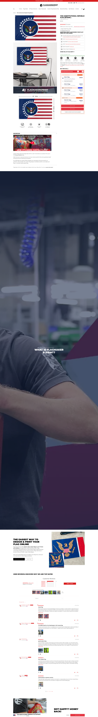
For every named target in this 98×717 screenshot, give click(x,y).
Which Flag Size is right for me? (71, 39)
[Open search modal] (14, 9)
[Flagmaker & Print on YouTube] (74, 2)
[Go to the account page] (82, 9)
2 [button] (47, 691)
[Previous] (32, 1)
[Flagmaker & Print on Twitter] (72, 2)
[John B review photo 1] (40, 684)
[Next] (65, 1)
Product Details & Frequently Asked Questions (71, 36)
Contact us (72, 46)
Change (27, 715)
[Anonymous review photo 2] (46, 650)
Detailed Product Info (66, 30)
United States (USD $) (80, 2)
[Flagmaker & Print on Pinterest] (71, 2)
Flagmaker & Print (64, 19)
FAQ (74, 49)
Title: (66, 26)
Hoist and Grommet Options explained (72, 44)
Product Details (18, 154)
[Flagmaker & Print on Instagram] (70, 2)
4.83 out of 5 (30, 582)
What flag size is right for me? (79, 26)
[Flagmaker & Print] (49, 5)
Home (14, 12)
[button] (63, 24)
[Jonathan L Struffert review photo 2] (46, 616)
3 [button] (49, 691)
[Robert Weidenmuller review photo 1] (40, 632)
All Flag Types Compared (73, 41)
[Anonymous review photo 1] (40, 650)
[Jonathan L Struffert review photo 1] (40, 616)
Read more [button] (40, 612)
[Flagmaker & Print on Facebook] (68, 2)
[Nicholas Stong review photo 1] (40, 668)
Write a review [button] (70, 583)
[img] (40, 605)
